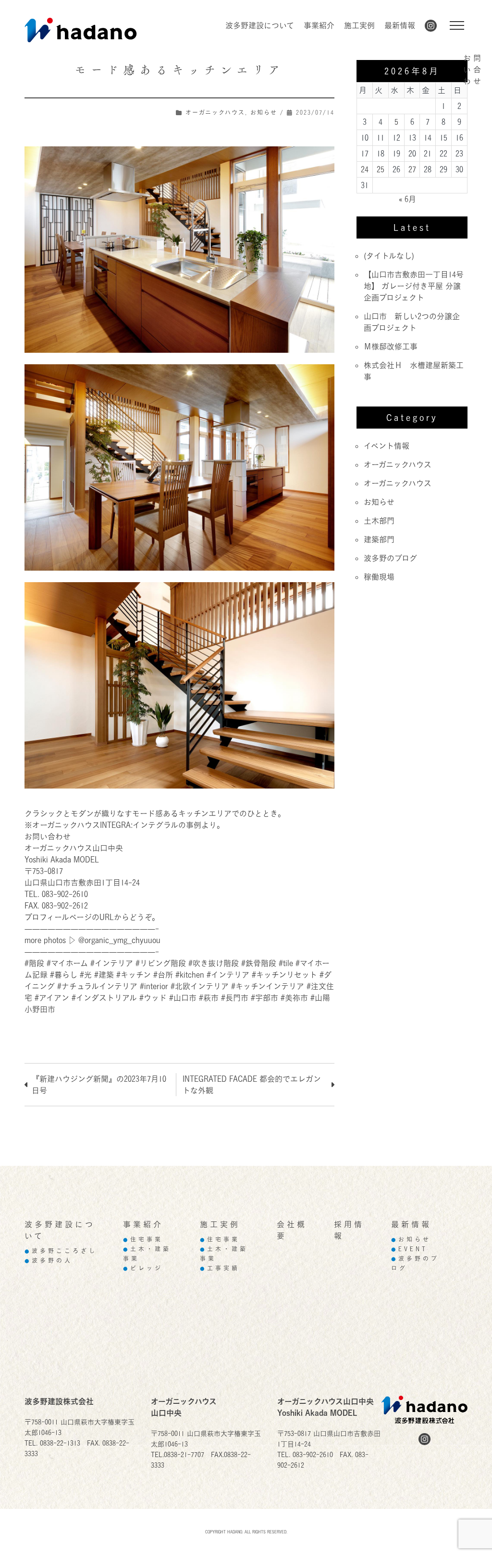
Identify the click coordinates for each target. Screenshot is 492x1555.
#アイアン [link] (52, 998)
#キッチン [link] (133, 975)
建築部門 (379, 539)
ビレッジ (143, 1268)
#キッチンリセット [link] (284, 975)
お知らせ (263, 112)
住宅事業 (143, 1239)
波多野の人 (49, 1260)
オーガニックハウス (215, 112)
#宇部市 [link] (264, 998)
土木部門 (379, 521)
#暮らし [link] (63, 975)
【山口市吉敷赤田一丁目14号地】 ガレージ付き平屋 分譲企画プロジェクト (414, 286)
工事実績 (220, 1268)
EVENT (409, 1249)
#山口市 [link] (183, 998)
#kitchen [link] (189, 975)
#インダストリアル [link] (104, 998)
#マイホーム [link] (67, 963)
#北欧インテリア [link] (200, 986)
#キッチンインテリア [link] (267, 986)
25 (380, 169)
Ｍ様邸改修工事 (391, 346)
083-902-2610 (313, 1454)
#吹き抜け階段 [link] (213, 963)
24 (365, 169)
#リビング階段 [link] (160, 963)
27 (412, 169)
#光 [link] (86, 975)
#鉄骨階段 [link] (258, 963)
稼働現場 (379, 577)
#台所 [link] (163, 975)
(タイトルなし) (389, 256)
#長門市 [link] (234, 998)
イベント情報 (386, 446)
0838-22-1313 (60, 1443)
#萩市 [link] (209, 998)
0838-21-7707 (184, 1454)
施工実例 (359, 25)
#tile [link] (286, 963)
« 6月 (407, 199)
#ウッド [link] (153, 998)
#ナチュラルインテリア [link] (97, 986)
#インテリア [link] (111, 963)
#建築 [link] (104, 975)
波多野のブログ (390, 558)
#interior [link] (154, 986)
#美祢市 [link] (294, 998)
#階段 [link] (34, 963)
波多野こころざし (61, 1251)
